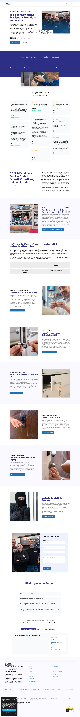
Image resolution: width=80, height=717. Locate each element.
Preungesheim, (50, 690)
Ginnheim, (56, 689)
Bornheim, (31, 689)
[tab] (28, 629)
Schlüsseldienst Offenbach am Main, (26, 699)
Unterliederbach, (23, 692)
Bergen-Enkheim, (15, 689)
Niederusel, (29, 690)
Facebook (70, 0)
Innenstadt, (9, 690)
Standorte (29, 4)
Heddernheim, (71, 689)
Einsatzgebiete (50, 4)
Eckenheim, (38, 689)
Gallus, (53, 689)
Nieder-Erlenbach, (16, 690)
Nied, (12, 690)
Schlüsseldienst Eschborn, (27, 698)
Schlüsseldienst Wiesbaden (36, 699)
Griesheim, (60, 689)
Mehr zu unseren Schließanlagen (17, 474)
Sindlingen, (14, 692)
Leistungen (34, 4)
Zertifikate (31, 670)
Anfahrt (37, 0)
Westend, (27, 692)
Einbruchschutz (42, 4)
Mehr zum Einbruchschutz (48, 516)
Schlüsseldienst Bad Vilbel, (19, 698)
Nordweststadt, (36, 690)
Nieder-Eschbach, (21, 690)
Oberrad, (40, 690)
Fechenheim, (47, 689)
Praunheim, (46, 690)
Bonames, (28, 689)
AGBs (30, 679)
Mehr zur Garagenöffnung (48, 432)
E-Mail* (44, 545)
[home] (9, 4)
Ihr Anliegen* (45, 554)
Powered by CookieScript (9, 714)
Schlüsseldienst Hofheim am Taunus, (47, 698)
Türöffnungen (55, 666)
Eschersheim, (42, 689)
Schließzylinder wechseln (57, 673)
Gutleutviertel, (64, 689)
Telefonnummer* (46, 549)
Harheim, (67, 689)
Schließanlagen (56, 674)
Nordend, (32, 690)
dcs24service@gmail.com (9, 0)
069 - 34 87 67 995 (15, 42)
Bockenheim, (24, 689)
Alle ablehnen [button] (9, 712)
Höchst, (6, 690)
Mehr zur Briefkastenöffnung (16, 392)
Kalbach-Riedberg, (56, 690)
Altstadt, (6, 689)
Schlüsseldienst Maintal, (56, 698)
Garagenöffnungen (56, 669)
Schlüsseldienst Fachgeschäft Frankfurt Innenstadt (52, 229)
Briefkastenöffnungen (57, 667)
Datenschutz (31, 678)
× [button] (16, 698)
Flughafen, (50, 689)
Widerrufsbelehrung (33, 681)
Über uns (30, 666)
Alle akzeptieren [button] (9, 709)
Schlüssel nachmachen (57, 671)
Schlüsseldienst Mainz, (64, 698)
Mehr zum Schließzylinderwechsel (49, 351)
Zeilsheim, (30, 692)
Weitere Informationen (12, 707)
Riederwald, (60, 690)
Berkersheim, (20, 689)
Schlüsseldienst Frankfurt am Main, (36, 698)
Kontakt (40, 0)
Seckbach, (11, 692)
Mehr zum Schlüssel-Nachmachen (17, 310)
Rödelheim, (64, 690)
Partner (30, 668)
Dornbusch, (35, 689)
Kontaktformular (25, 42)
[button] (23, 4)
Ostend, (43, 690)
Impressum (31, 676)
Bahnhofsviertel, (10, 689)
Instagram (73, 0)
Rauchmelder (55, 676)
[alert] (9, 706)
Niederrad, (26, 690)
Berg (32, 692)
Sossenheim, (18, 692)
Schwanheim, (7, 692)
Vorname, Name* (46, 540)
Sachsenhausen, (68, 690)
